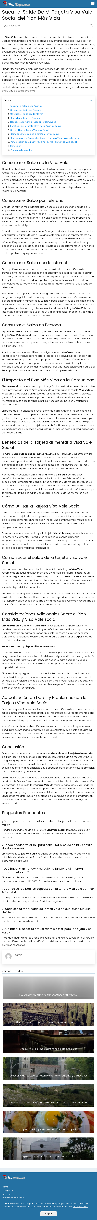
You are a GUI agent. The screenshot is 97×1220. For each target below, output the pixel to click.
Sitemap (6, 1194)
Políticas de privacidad (13, 1197)
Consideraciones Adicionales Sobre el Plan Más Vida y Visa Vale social (44, 138)
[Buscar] (90, 24)
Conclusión (15, 146)
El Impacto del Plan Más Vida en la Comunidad (33, 121)
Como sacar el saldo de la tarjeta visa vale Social (34, 134)
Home (5, 1186)
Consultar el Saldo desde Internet (26, 114)
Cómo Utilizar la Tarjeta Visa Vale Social (29, 130)
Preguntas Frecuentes (21, 150)
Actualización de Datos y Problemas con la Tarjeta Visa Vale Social (44, 141)
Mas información (80, 1206)
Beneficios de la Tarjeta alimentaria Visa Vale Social (35, 126)
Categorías (8, 1190)
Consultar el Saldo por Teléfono (25, 110)
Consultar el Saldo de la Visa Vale (26, 106)
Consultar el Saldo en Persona (25, 118)
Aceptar (48, 1213)
